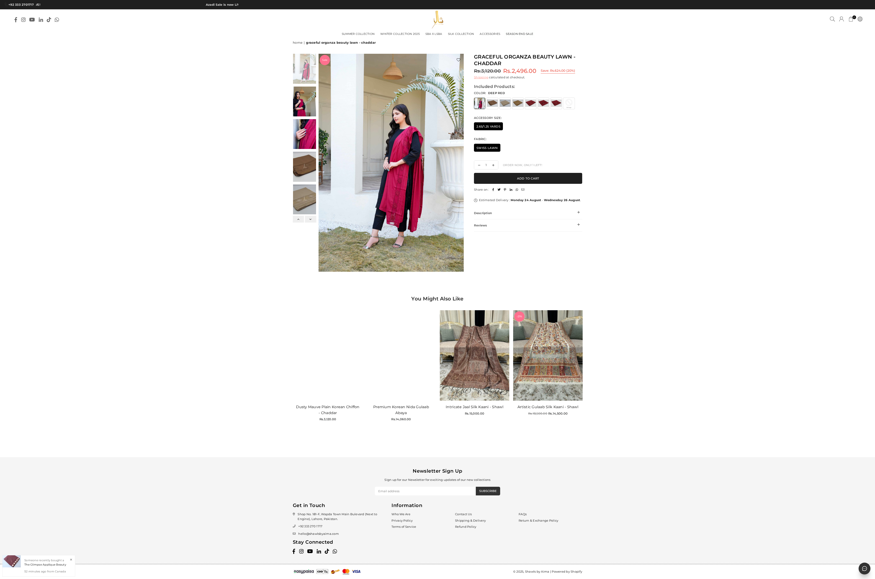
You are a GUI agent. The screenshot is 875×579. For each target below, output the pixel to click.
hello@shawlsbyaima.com (318, 533)
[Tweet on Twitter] (499, 189)
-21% (519, 316)
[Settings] (858, 19)
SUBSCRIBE (488, 491)
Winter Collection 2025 (400, 34)
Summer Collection (358, 34)
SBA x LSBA (433, 34)
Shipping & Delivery (470, 520)
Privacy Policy (402, 520)
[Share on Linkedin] (511, 189)
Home (297, 43)
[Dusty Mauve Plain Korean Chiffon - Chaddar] (328, 355)
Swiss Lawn (487, 148)
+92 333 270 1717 (310, 526)
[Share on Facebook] (493, 189)
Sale (324, 59)
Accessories (490, 34)
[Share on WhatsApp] (517, 189)
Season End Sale (519, 34)
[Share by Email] (523, 189)
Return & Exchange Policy (538, 520)
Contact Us (463, 514)
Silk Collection (461, 34)
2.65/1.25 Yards (488, 126)
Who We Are (400, 514)
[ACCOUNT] (841, 19)
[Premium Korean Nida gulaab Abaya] (401, 355)
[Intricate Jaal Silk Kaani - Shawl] (474, 355)
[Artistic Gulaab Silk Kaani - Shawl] (548, 355)
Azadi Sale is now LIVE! (207, 4)
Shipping (481, 77)
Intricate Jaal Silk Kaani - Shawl (474, 407)
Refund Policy (465, 526)
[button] (850, 19)
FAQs (523, 514)
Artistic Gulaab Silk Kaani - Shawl (547, 407)
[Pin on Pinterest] (505, 189)
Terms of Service (403, 526)
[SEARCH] (832, 19)
